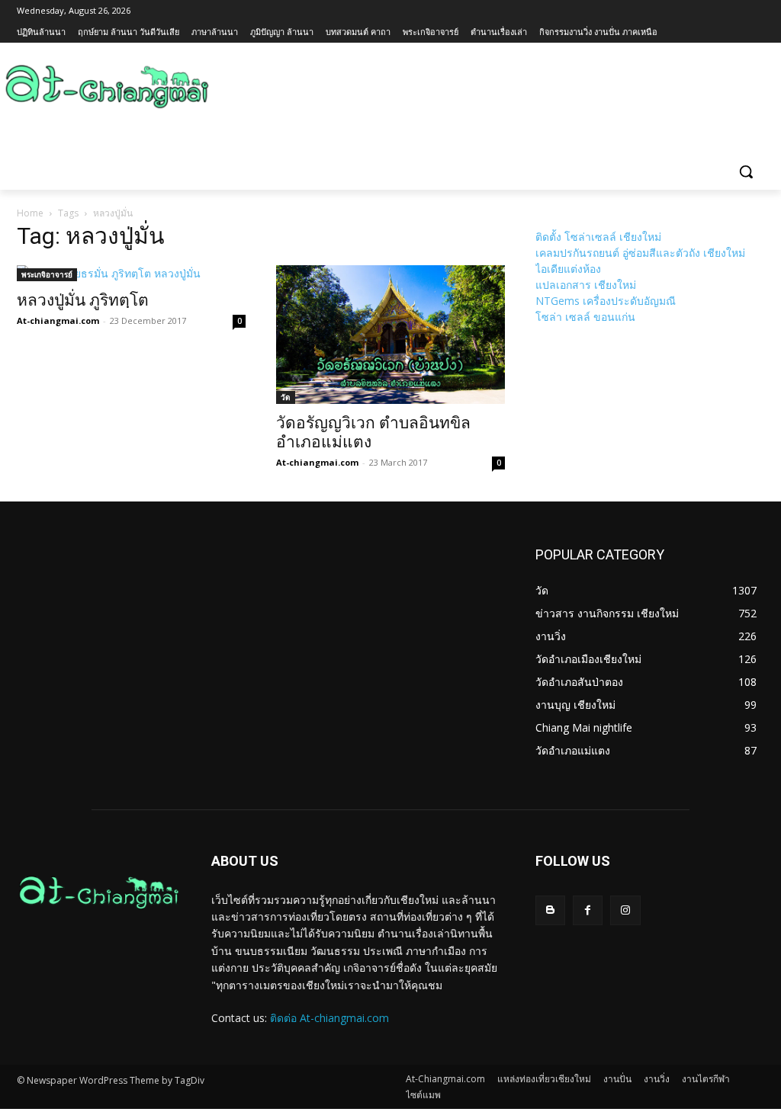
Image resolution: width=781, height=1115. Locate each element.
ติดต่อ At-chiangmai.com (329, 1018)
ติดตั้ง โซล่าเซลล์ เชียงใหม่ (598, 236)
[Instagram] (625, 910)
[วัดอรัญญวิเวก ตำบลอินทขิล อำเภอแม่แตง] (390, 334)
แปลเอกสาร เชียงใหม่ (585, 284)
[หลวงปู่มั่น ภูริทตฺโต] (131, 273)
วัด (286, 397)
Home (30, 213)
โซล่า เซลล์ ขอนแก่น (585, 316)
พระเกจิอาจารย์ (46, 274)
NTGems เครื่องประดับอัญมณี (605, 300)
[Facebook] (588, 910)
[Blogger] (550, 910)
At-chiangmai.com (58, 320)
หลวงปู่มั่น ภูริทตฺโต (83, 300)
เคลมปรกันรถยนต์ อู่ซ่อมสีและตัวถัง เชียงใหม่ (640, 252)
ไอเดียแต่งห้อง (568, 268)
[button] (746, 171)
